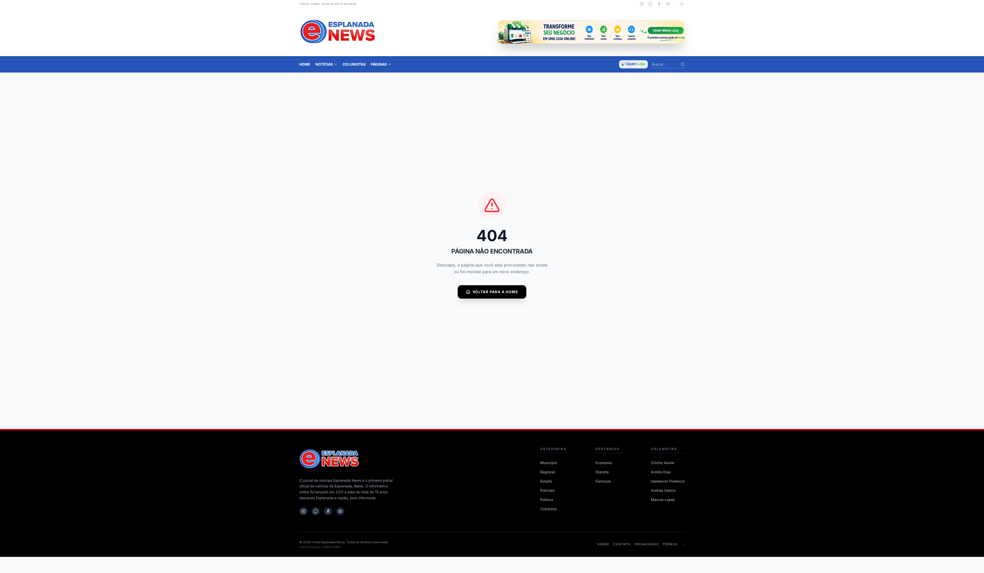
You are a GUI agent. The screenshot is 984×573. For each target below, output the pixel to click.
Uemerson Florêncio (668, 481)
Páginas (379, 64)
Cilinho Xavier (662, 463)
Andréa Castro (663, 490)
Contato (621, 544)
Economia (604, 463)
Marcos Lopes (663, 499)
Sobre (603, 544)
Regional (547, 472)
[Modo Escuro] (682, 4)
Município (548, 463)
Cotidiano (548, 509)
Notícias (324, 64)
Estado (546, 481)
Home (304, 64)
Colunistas (354, 64)
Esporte (602, 472)
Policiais (547, 490)
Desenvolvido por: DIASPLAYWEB (320, 546)
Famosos (603, 481)
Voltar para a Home (495, 292)
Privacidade (647, 544)
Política (546, 499)
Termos (670, 544)
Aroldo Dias (661, 472)
